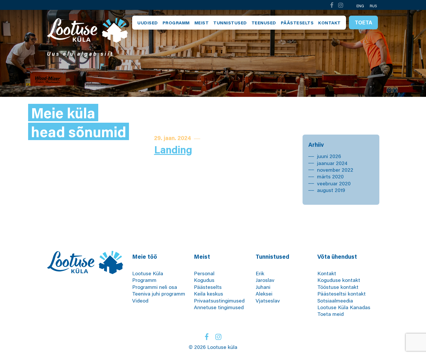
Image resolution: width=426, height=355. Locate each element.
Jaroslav (265, 279)
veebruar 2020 (334, 183)
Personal (204, 273)
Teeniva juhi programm (158, 293)
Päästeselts (297, 23)
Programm (176, 23)
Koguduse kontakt (338, 279)
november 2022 (335, 169)
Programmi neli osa (154, 286)
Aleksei (264, 293)
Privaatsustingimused (219, 300)
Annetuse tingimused (219, 307)
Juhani (263, 286)
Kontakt (329, 23)
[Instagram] (341, 5)
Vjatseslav (268, 300)
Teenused (264, 23)
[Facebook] (331, 5)
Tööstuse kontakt (337, 286)
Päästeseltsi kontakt (341, 293)
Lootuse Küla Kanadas (343, 307)
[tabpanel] (213, 53)
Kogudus (204, 279)
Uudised (147, 23)
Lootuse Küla (147, 273)
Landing (173, 149)
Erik (260, 273)
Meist (201, 23)
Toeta (363, 22)
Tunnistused (230, 23)
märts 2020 (330, 176)
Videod (140, 300)
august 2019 (331, 189)
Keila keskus (208, 293)
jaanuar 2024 (332, 163)
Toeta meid (330, 313)
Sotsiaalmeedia (335, 300)
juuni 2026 (329, 156)
